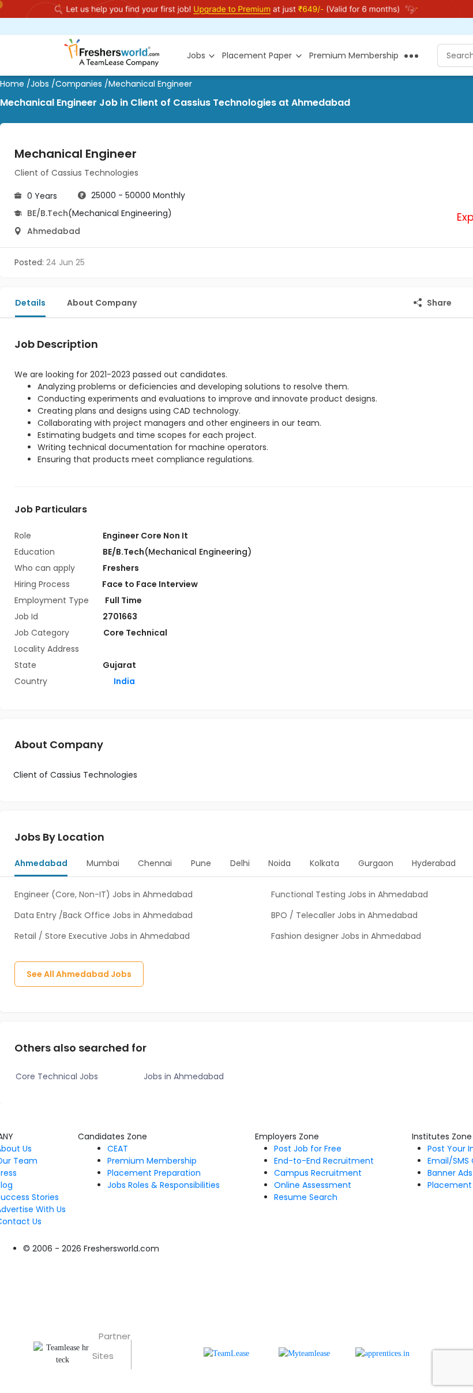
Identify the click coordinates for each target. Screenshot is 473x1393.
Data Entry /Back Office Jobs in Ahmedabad (103, 915)
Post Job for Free (307, 1148)
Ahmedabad (53, 231)
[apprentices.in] (382, 1353)
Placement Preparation (154, 1173)
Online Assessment (312, 1185)
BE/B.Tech (47, 213)
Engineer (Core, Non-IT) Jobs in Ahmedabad (103, 894)
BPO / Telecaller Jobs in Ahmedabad (344, 915)
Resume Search (305, 1197)
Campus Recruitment (318, 1173)
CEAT (117, 1148)
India (123, 681)
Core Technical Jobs (57, 1076)
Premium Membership (152, 1161)
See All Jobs (79, 974)
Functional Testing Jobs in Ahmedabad (349, 894)
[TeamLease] (226, 1353)
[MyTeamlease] (304, 1353)
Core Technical (135, 632)
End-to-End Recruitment (324, 1161)
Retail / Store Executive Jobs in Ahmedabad (102, 936)
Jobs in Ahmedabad (184, 1076)
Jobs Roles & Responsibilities (163, 1185)
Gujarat (119, 665)
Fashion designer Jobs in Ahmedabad (346, 936)
